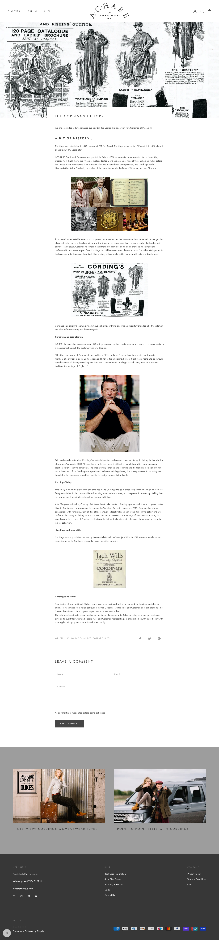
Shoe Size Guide (113, 879)
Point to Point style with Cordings (153, 829)
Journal (32, 11)
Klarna (107, 889)
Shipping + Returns (114, 884)
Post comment (69, 723)
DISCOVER (14, 11)
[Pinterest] (29, 895)
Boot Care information (115, 873)
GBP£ (15, 920)
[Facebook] (14, 895)
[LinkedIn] (36, 895)
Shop (47, 11)
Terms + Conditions (196, 879)
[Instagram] (21, 895)
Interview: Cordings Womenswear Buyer (57, 829)
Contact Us (110, 895)
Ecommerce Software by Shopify (28, 931)
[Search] (202, 11)
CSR (189, 884)
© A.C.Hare (19, 927)
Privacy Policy (194, 873)
